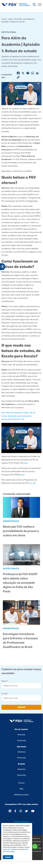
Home (4, 19)
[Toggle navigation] (39, 4)
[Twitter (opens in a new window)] (26, 811)
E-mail (4, 694)
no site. (33, 483)
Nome (4, 681)
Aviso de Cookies (9, 849)
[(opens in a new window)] (35, 847)
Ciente (8, 857)
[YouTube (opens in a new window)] (33, 811)
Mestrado (21, 735)
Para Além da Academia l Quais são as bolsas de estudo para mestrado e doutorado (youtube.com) (18, 415)
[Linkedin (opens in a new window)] (10, 811)
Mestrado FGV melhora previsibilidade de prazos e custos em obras (21, 531)
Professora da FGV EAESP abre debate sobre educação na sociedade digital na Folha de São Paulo (20, 582)
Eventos (21, 783)
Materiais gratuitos (21, 795)
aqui (26, 463)
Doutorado (21, 740)
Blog (10, 19)
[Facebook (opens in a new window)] (15, 811)
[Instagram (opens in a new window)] (20, 811)
